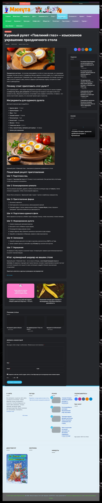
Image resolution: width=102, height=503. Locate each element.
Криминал (17, 21)
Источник (10, 275)
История (8, 21)
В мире (89, 16)
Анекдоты (26, 16)
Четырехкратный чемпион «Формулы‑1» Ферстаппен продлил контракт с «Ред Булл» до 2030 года (88, 83)
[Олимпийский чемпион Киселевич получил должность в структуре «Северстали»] (75, 93)
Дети (34, 16)
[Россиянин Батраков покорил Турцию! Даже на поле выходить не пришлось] (75, 73)
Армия (81, 16)
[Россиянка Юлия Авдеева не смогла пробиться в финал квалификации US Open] (75, 64)
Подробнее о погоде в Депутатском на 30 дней (39, 398)
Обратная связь (21, 495)
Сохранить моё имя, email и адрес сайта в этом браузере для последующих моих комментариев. (34, 374)
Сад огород (65, 21)
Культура (26, 21)
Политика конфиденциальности (74, 495)
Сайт (38, 368)
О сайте (8, 495)
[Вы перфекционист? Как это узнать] (35, 321)
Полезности (72, 16)
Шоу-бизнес (9, 26)
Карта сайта (14, 495)
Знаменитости (43, 16)
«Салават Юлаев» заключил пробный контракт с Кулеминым (81, 133)
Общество (46, 21)
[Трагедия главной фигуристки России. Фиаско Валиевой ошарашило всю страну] (56, 419)
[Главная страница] (33, 9)
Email (9, 368)
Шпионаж (19, 26)
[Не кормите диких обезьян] (15, 321)
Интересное (62, 16)
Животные (16, 16)
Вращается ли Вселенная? (54, 327)
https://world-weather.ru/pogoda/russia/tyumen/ (40, 400)
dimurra (7, 44)
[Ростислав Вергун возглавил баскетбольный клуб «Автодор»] (56, 409)
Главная (8, 16)
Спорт (53, 16)
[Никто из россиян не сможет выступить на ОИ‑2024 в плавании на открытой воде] (56, 430)
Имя (8, 362)
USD (82, 436)
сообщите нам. (10, 411)
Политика (56, 21)
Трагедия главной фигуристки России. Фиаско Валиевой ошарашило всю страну (67, 420)
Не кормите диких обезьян (14, 327)
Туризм (84, 21)
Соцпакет (75, 21)
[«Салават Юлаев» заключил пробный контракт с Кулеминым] (56, 400)
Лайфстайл (36, 21)
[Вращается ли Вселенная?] (55, 321)
